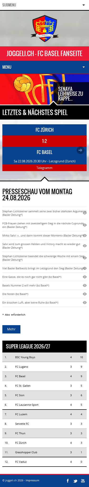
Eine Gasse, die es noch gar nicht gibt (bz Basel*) (31, 277)
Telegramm (44, 168)
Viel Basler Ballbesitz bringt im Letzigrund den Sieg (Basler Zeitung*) (43, 268)
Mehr (11, 329)
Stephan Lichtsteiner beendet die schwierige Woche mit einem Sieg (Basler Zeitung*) (43, 257)
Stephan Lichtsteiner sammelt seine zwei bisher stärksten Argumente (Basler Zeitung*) (44, 213)
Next (21, 97)
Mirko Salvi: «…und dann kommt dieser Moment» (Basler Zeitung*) (43, 235)
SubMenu (9, 5)
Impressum (32, 480)
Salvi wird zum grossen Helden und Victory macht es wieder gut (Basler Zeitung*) (41, 245)
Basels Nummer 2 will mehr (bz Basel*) (25, 285)
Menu (6, 67)
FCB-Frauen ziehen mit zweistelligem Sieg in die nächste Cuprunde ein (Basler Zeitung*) (43, 225)
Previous (7, 97)
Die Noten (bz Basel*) (15, 294)
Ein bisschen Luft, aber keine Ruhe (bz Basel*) (30, 302)
